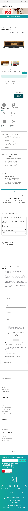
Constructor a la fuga (6, 407)
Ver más (24, 73)
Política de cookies (6, 442)
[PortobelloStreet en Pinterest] (12, 451)
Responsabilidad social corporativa (9, 405)
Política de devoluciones (7, 444)
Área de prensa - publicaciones (8, 413)
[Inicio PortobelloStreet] (6, 7)
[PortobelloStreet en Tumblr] (20, 451)
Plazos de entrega (6, 389)
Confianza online (5, 440)
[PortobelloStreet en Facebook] (7, 451)
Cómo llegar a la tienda (7, 378)
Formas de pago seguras (7, 382)
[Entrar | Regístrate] (26, 1)
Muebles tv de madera (7, 22)
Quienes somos (5, 400)
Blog (3, 422)
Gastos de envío (5, 391)
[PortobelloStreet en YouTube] (10, 451)
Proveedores (4, 427)
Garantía (4, 393)
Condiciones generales (7, 438)
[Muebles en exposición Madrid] (1, 1)
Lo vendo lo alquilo (6, 409)
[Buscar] (7, 1)
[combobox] (9, 96)
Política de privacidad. (11, 467)
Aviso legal (4, 436)
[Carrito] (22, 1)
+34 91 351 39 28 (10, 353)
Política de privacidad (6, 447)
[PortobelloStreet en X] (18, 451)
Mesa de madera (20, 24)
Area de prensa (5, 429)
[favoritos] (17, 1)
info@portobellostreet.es (11, 141)
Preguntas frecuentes (6, 380)
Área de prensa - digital (7, 415)
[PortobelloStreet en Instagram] (15, 451)
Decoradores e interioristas (8, 424)
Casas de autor (5, 411)
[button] (14, 218)
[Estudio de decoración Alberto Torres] (14, 489)
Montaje (3, 387)
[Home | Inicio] (3, 16)
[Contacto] (4, 1)
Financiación (5, 385)
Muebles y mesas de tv (7, 24)
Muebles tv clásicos (21, 22)
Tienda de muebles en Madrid (8, 402)
